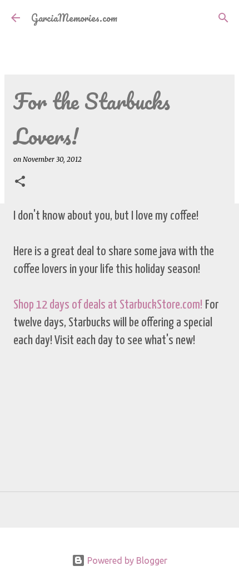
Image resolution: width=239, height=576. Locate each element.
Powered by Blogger (126, 560)
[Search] (223, 17)
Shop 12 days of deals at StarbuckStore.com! (107, 305)
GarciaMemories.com (74, 18)
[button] (20, 182)
